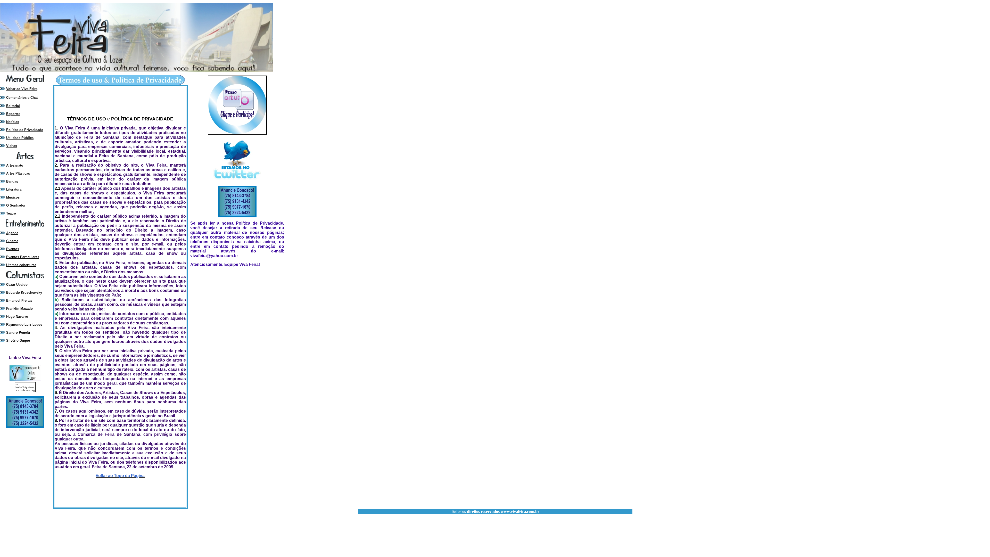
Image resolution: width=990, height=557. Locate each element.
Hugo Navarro (17, 316)
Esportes (13, 114)
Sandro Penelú (18, 332)
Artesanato (14, 165)
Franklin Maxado (19, 308)
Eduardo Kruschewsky (24, 292)
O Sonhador (16, 205)
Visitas (11, 146)
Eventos (12, 249)
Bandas (12, 181)
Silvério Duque (18, 340)
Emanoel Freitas (19, 300)
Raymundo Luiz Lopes (24, 324)
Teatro (11, 213)
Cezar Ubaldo (17, 284)
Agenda (12, 233)
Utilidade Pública (20, 138)
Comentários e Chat (22, 98)
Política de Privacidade (24, 130)
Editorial (13, 106)
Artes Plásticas (18, 173)
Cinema (12, 241)
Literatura (13, 189)
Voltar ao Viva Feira (21, 89)
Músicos (13, 197)
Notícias (12, 122)
